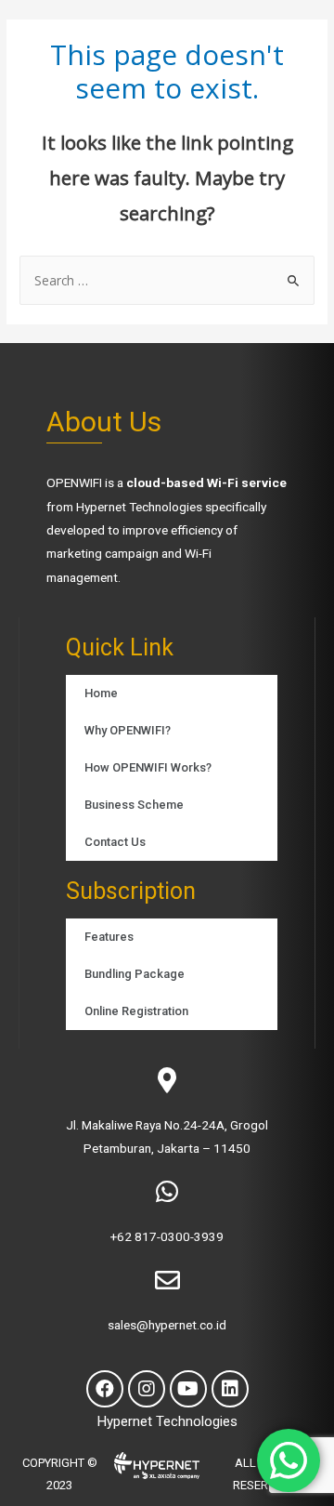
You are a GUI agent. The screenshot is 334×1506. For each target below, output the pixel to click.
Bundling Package (134, 974)
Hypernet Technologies (139, 506)
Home (101, 693)
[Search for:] (167, 280)
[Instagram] (146, 1388)
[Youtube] (188, 1388)
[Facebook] (104, 1388)
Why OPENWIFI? (127, 730)
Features (109, 937)
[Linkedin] (230, 1388)
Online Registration (136, 1011)
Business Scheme (134, 805)
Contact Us (115, 842)
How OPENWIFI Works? (148, 767)
